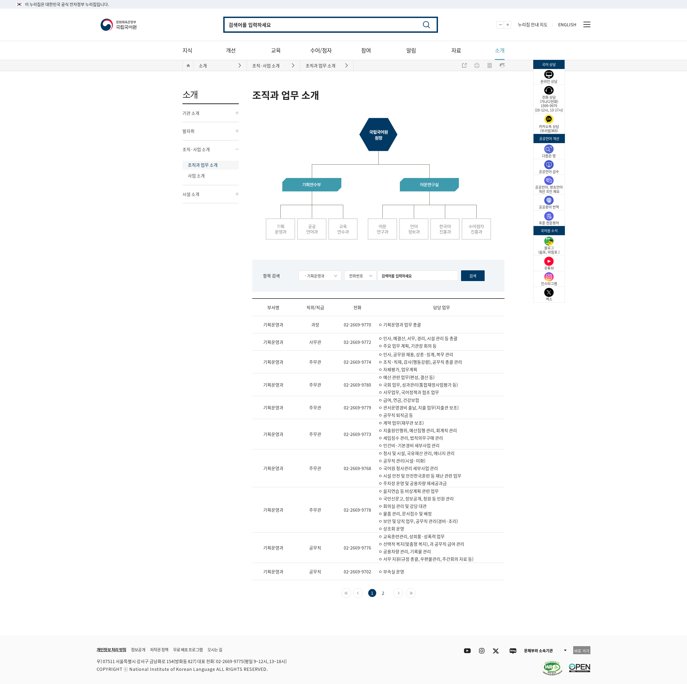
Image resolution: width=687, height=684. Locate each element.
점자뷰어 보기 (502, 65)
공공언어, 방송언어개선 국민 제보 (549, 189)
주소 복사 (464, 65)
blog (512, 651)
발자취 (188, 131)
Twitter (497, 651)
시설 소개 (190, 194)
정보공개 (138, 649)
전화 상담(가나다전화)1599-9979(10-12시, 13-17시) (549, 103)
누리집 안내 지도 (533, 24)
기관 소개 (190, 113)
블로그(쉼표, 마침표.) (549, 249)
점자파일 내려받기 (489, 65)
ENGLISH (567, 24)
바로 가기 (581, 650)
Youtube (466, 651)
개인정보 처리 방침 (111, 649)
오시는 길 (214, 649)
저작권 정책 (159, 649)
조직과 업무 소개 (203, 165)
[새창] (549, 664)
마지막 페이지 (415, 592)
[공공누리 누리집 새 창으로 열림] (577, 664)
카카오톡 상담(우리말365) (549, 128)
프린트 (476, 65)
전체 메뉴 (586, 24)
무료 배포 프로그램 (188, 649)
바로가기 (240, 65)
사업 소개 (196, 175)
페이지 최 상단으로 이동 (526, 627)
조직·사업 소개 (196, 149)
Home (188, 65)
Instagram (481, 651)
